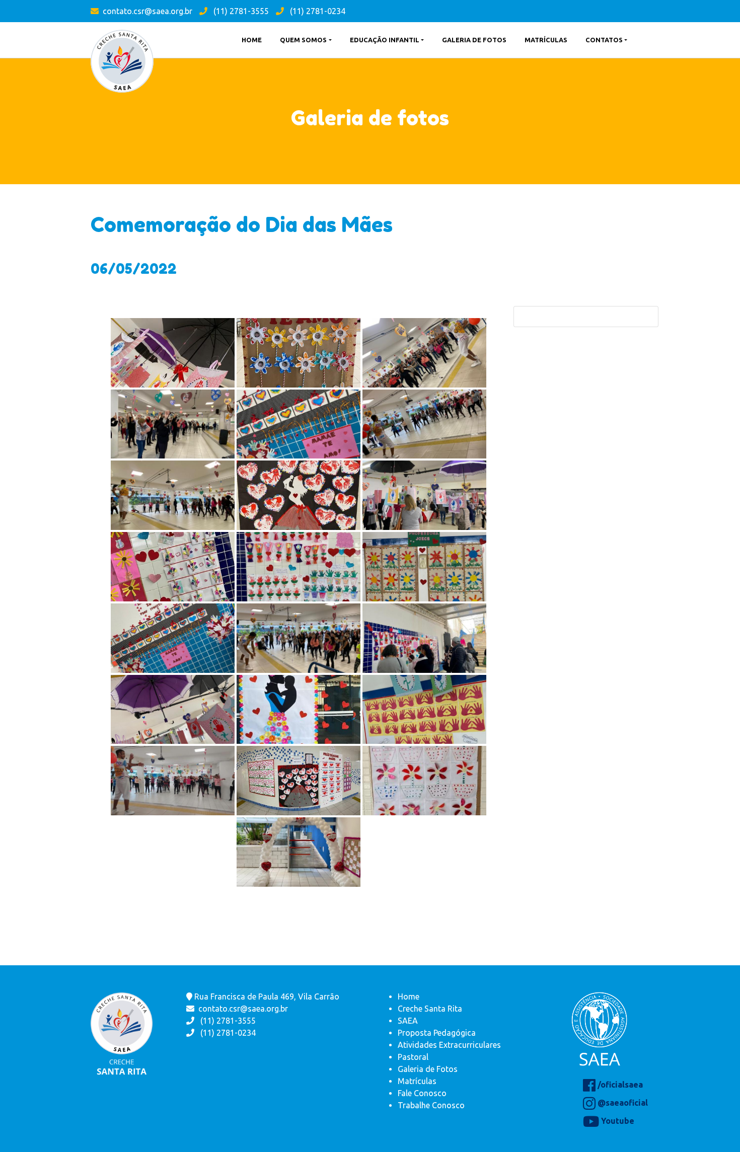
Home (408, 996)
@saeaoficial (622, 1102)
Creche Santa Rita (430, 1008)
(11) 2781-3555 (240, 11)
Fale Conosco (422, 1093)
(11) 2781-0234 (316, 11)
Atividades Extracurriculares (449, 1044)
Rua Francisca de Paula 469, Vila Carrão (265, 996)
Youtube (616, 1120)
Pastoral (413, 1056)
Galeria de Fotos (428, 1068)
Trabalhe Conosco (431, 1105)
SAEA (408, 1020)
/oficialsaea (619, 1084)
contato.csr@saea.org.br (147, 11)
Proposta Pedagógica (437, 1032)
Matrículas (417, 1081)
